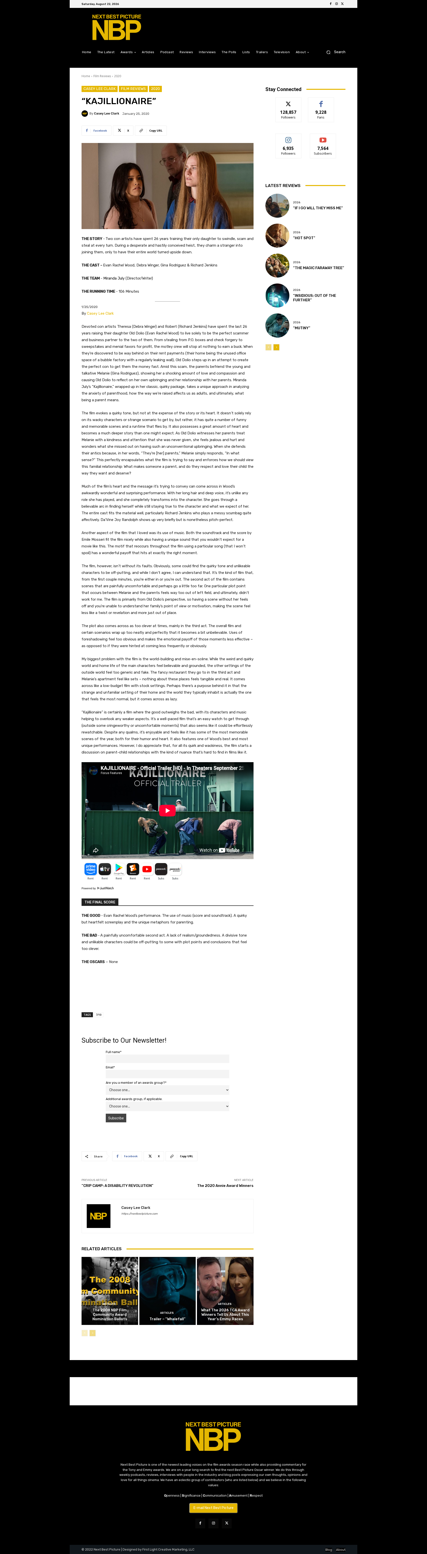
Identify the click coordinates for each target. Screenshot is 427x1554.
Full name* (114, 1052)
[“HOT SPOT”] (277, 236)
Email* (110, 1067)
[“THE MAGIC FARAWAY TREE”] (277, 266)
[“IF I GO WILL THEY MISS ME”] (277, 206)
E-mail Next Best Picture (213, 1508)
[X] (342, 4)
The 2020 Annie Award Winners (225, 1185)
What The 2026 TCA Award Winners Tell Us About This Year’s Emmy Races (225, 1314)
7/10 (98, 1014)
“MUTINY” (301, 328)
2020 (117, 76)
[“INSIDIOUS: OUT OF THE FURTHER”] (277, 295)
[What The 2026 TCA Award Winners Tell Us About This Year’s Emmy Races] (225, 1291)
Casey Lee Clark (100, 89)
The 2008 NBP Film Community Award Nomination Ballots (109, 1314)
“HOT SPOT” (304, 238)
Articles (109, 1304)
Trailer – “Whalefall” (167, 1319)
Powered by (89, 888)
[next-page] (92, 1333)
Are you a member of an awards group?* (136, 1082)
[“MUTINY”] (277, 325)
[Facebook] (331, 4)
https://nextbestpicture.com (139, 1213)
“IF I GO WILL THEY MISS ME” (318, 208)
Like (321, 101)
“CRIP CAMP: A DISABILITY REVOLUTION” (117, 1185)
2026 (296, 202)
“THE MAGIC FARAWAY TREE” (318, 268)
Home (86, 76)
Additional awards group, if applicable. (134, 1099)
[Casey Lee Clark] (85, 113)
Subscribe (323, 137)
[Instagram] (337, 4)
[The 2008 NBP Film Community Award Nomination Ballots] (110, 1291)
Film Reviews (102, 76)
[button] (333, 52)
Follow (288, 101)
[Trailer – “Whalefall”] (167, 1291)
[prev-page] (85, 1333)
